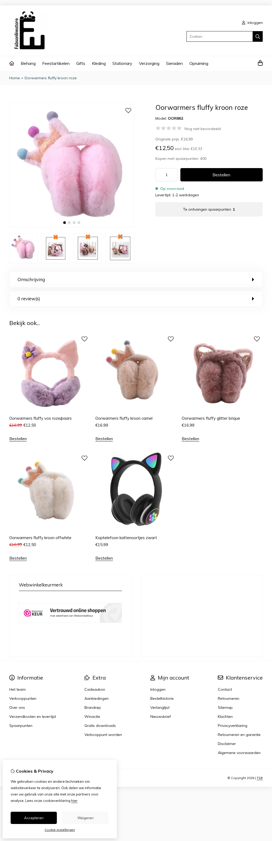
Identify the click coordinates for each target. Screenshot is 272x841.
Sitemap (225, 707)
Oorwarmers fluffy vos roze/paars (40, 418)
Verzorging (149, 63)
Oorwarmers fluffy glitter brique (211, 418)
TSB (260, 778)
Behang (28, 63)
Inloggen (157, 689)
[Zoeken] (258, 36)
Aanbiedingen (96, 698)
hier (74, 800)
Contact (225, 689)
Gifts (80, 63)
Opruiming (198, 63)
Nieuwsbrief (160, 716)
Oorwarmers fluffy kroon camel (123, 418)
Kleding (99, 63)
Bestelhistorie (162, 698)
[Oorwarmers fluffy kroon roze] (71, 226)
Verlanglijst (159, 707)
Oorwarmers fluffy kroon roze (50, 78)
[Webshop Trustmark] (70, 628)
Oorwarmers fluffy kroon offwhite (40, 537)
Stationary (122, 63)
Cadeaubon (94, 689)
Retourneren (228, 698)
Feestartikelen (56, 63)
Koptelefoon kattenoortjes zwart (126, 537)
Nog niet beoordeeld (203, 128)
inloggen (254, 22)
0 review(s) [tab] (29, 298)
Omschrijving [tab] (31, 279)
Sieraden (174, 63)
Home (14, 78)
